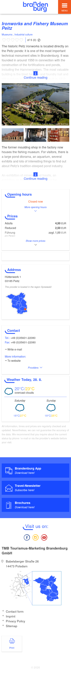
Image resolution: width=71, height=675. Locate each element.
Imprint (10, 616)
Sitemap (11, 626)
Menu (65, 10)
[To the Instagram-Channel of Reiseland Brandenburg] (35, 537)
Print (11, 647)
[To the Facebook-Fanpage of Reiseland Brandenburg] (26, 537)
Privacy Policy (15, 621)
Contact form (15, 611)
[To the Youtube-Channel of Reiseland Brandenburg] (44, 537)
